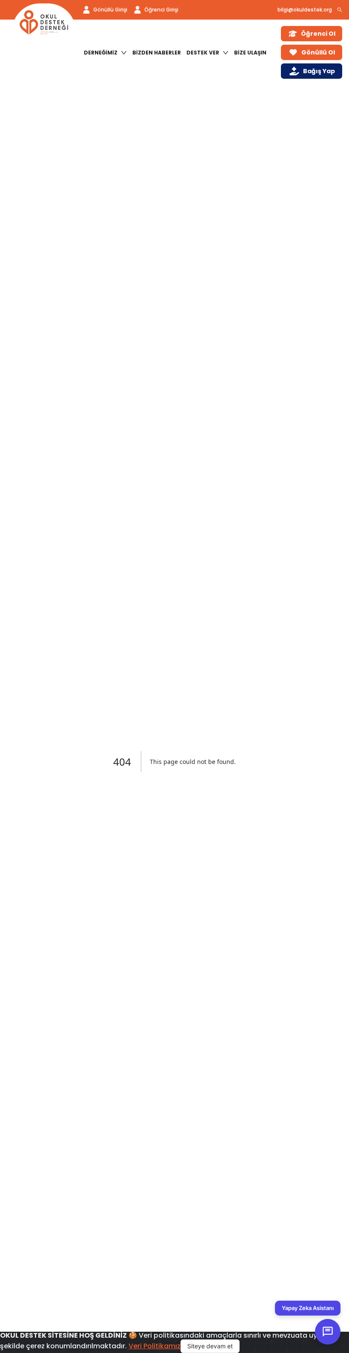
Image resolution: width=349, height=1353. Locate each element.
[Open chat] (327, 1331)
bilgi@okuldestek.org (304, 9)
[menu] (177, 52)
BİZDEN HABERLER (156, 52)
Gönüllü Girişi (110, 9)
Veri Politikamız (154, 1346)
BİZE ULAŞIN (250, 52)
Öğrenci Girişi (161, 9)
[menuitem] (105, 53)
